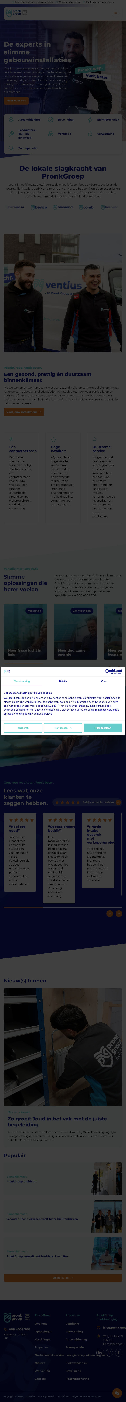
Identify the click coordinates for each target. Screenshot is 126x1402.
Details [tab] (63, 681)
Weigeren (23, 727)
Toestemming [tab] (22, 681)
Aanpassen (61, 727)
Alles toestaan (103, 727)
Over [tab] (104, 681)
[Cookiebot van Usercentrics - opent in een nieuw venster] (108, 671)
